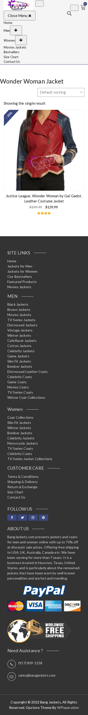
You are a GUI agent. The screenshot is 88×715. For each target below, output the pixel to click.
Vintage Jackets (20, 330)
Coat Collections (20, 417)
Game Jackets (18, 356)
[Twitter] (22, 518)
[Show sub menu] (16, 30)
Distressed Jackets (22, 325)
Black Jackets (17, 304)
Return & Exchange (22, 487)
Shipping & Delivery (22, 482)
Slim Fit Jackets (19, 361)
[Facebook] (12, 518)
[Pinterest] (43, 518)
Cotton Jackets (19, 346)
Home (8, 23)
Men (7, 30)
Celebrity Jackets (21, 351)
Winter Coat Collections (26, 397)
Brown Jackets (18, 309)
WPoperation (68, 707)
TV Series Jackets (21, 320)
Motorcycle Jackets (22, 443)
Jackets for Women (22, 271)
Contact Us (12, 62)
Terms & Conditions (23, 476)
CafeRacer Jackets (22, 340)
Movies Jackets (15, 47)
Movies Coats (18, 387)
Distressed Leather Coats (27, 371)
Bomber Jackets (19, 366)
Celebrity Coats (19, 377)
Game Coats (17, 382)
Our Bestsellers (19, 276)
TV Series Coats (20, 392)
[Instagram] (33, 518)
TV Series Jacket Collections (29, 459)
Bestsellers (12, 52)
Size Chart (11, 57)
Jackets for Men (19, 266)
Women (9, 40)
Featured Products (22, 282)
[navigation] (44, 42)
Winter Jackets (19, 335)
